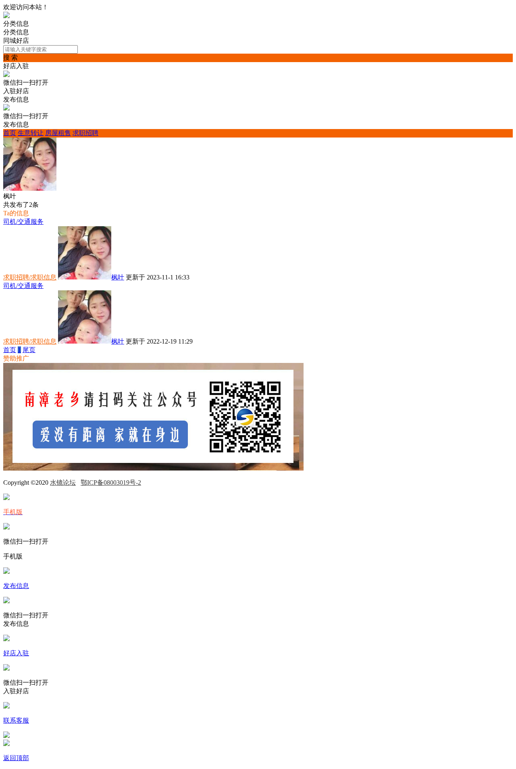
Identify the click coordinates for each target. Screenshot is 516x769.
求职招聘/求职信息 (29, 277)
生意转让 (31, 132)
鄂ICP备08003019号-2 (111, 482)
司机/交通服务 (23, 221)
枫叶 (117, 277)
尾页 (29, 349)
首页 (9, 132)
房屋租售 (58, 132)
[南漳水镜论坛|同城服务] (6, 16)
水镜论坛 (63, 482)
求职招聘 (85, 132)
